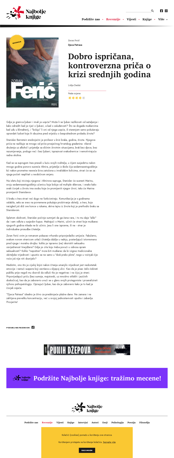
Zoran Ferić (74, 40)
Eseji (105, 422)
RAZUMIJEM (87, 450)
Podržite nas (91, 19)
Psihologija (117, 422)
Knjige (147, 19)
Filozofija (144, 422)
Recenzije (113, 19)
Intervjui (83, 422)
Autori (95, 422)
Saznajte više (109, 442)
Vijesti (131, 19)
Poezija (132, 422)
